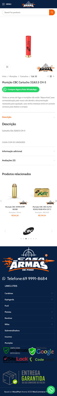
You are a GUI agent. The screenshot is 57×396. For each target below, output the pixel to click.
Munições (13, 76)
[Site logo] (28, 4)
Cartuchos (24, 76)
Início (4, 76)
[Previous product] (48, 76)
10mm (18, 212)
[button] (5, 231)
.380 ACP (46, 212)
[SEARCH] (52, 12)
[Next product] (53, 76)
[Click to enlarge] (7, 67)
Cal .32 (34, 76)
